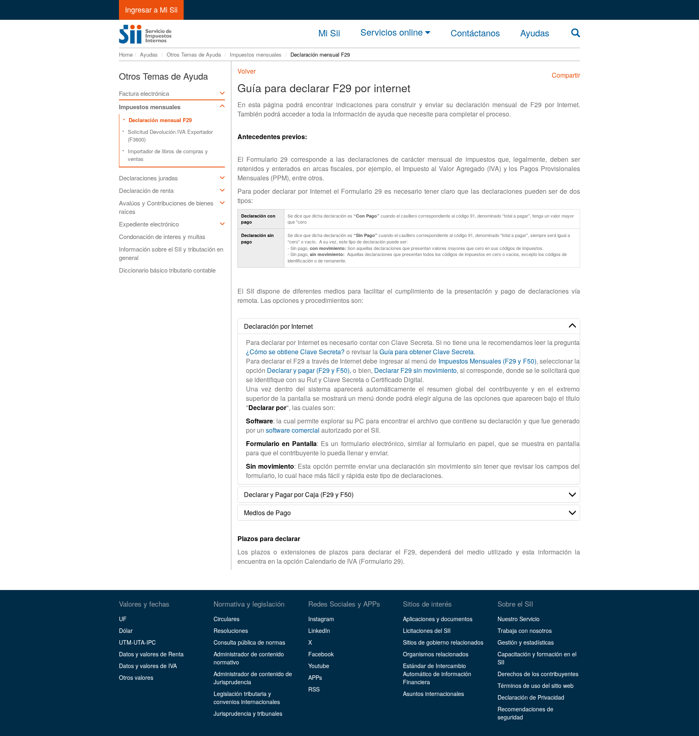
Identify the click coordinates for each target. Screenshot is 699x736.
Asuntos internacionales (433, 693)
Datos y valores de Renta (151, 654)
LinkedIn (319, 630)
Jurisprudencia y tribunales (248, 713)
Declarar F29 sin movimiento (415, 370)
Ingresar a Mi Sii (151, 9)
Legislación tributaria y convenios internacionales (247, 697)
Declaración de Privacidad (531, 697)
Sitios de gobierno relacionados (443, 642)
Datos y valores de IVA (148, 666)
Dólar (126, 630)
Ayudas (149, 54)
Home (126, 54)
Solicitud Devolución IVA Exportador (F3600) (170, 135)
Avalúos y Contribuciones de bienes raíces (166, 207)
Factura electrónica (144, 93)
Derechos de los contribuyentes (538, 674)
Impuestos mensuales (256, 54)
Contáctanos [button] (475, 33)
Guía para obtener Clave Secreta (426, 351)
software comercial (293, 430)
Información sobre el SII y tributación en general (171, 253)
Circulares (226, 619)
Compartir (566, 75)
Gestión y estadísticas (526, 642)
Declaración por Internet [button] (278, 326)
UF (123, 619)
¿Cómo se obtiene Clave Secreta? (295, 351)
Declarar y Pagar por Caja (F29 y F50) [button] (299, 494)
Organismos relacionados (435, 654)
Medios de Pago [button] (267, 512)
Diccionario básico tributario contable (167, 270)
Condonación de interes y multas (162, 236)
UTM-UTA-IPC (137, 642)
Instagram (321, 619)
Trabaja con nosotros (525, 630)
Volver (246, 71)
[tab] (409, 326)
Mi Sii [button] (329, 33)
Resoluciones (231, 630)
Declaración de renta (146, 190)
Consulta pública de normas (249, 642)
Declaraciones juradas (148, 177)
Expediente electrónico (149, 224)
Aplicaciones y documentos (437, 619)
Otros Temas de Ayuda (194, 54)
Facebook (321, 654)
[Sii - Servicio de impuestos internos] (145, 31)
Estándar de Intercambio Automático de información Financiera (437, 674)
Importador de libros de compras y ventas (168, 155)
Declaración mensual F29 (160, 120)
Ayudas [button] (534, 33)
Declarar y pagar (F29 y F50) (308, 370)
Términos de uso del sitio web (536, 685)
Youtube (318, 666)
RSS (314, 689)
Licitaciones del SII (427, 630)
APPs (315, 677)
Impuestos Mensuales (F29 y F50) (487, 361)
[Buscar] (575, 32)
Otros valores (136, 677)
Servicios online (392, 32)
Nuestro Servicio (519, 619)
